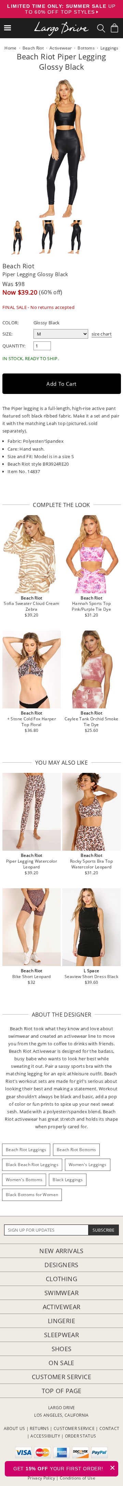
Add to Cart (61, 383)
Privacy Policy (41, 1478)
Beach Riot (18, 266)
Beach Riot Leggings (26, 1149)
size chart (102, 334)
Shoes (62, 1349)
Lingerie (61, 1321)
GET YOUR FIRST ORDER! (64, 1467)
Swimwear (61, 1293)
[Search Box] (101, 28)
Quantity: (14, 346)
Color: (10, 323)
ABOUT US (14, 1428)
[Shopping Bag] (114, 28)
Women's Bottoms (24, 1180)
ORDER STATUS (80, 1436)
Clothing (61, 1279)
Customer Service (61, 1377)
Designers (61, 1265)
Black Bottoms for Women (32, 1195)
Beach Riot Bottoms (76, 1149)
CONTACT (109, 1428)
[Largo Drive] (61, 24)
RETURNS (39, 1428)
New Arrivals (61, 1251)
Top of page (62, 1391)
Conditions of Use (77, 1478)
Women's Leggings (88, 1164)
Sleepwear (61, 1335)
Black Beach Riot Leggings (32, 1164)
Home (10, 48)
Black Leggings (68, 1180)
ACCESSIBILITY (45, 1436)
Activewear (62, 1307)
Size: (7, 334)
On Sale (61, 1363)
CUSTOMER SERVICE (74, 1428)
